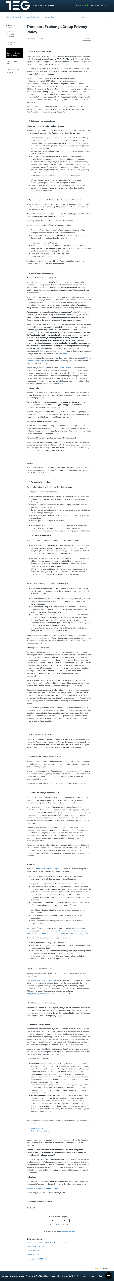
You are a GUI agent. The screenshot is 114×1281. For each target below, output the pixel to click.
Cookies (102, 1276)
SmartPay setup (32, 1255)
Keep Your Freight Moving (36, 1259)
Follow (87, 38)
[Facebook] (27, 1208)
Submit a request (68, 1232)
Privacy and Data (48, 17)
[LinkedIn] (34, 1208)
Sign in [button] (103, 5)
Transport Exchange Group (15, 17)
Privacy (92, 1276)
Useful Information (33, 17)
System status (83, 5)
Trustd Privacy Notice (12, 43)
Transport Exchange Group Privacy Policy (13, 53)
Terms (83, 1276)
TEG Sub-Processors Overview (11, 33)
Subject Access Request (13, 71)
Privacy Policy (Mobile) (12, 62)
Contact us (95, 5)
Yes (53, 1221)
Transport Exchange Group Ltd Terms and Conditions (47, 1242)
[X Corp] (31, 1208)
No (64, 1221)
